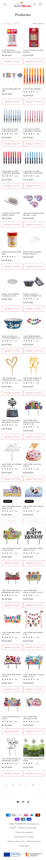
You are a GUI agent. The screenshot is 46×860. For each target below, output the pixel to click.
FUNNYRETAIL (21, 824)
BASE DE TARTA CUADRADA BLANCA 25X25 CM (32, 253)
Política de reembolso (24, 832)
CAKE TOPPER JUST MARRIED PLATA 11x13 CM (11, 465)
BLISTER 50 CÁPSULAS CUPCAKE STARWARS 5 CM (11, 337)
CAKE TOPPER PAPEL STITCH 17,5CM (11, 717)
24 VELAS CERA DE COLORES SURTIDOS (33, 51)
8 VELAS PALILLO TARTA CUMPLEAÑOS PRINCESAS (32, 130)
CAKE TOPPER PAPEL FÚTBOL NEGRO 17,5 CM (33, 549)
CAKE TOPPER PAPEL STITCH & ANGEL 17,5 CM (33, 675)
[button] (5, 4)
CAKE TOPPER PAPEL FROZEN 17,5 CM (33, 507)
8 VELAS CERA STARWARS (32, 89)
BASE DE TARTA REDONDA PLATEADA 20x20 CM (10, 295)
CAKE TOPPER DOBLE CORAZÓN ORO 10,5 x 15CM (11, 379)
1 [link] (6, 785)
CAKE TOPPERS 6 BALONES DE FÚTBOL (33, 760)
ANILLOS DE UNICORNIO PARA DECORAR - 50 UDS (33, 214)
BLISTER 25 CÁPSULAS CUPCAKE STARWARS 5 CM (32, 295)
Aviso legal (24, 846)
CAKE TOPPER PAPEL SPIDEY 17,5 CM (11, 675)
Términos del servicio (16, 841)
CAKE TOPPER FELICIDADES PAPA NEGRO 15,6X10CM (11, 421)
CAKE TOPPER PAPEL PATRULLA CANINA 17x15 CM (33, 591)
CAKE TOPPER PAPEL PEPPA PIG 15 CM (11, 633)
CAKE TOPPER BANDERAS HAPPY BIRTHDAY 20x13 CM (32, 337)
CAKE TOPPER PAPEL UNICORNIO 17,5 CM (30, 717)
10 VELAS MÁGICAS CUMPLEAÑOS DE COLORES (11, 51)
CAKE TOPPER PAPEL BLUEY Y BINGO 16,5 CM (12, 507)
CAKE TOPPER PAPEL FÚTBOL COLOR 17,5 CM (11, 549)
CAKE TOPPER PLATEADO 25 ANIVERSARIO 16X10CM (11, 760)
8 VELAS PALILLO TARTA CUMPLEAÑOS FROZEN (10, 130)
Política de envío (34, 841)
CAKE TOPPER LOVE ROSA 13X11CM (32, 465)
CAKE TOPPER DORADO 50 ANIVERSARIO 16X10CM (32, 379)
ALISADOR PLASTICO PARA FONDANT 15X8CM (11, 214)
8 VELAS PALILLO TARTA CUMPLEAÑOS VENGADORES (33, 172)
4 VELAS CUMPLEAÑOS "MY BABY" (11, 90)
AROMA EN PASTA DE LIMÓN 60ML (11, 253)
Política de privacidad (27, 828)
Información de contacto (24, 837)
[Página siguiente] (39, 785)
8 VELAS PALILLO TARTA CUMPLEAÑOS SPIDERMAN (11, 172)
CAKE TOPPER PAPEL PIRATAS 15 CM (33, 633)
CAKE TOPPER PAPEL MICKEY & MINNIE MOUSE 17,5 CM (11, 591)
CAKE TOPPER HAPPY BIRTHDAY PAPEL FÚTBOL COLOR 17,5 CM (31, 422)
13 (33, 785)
